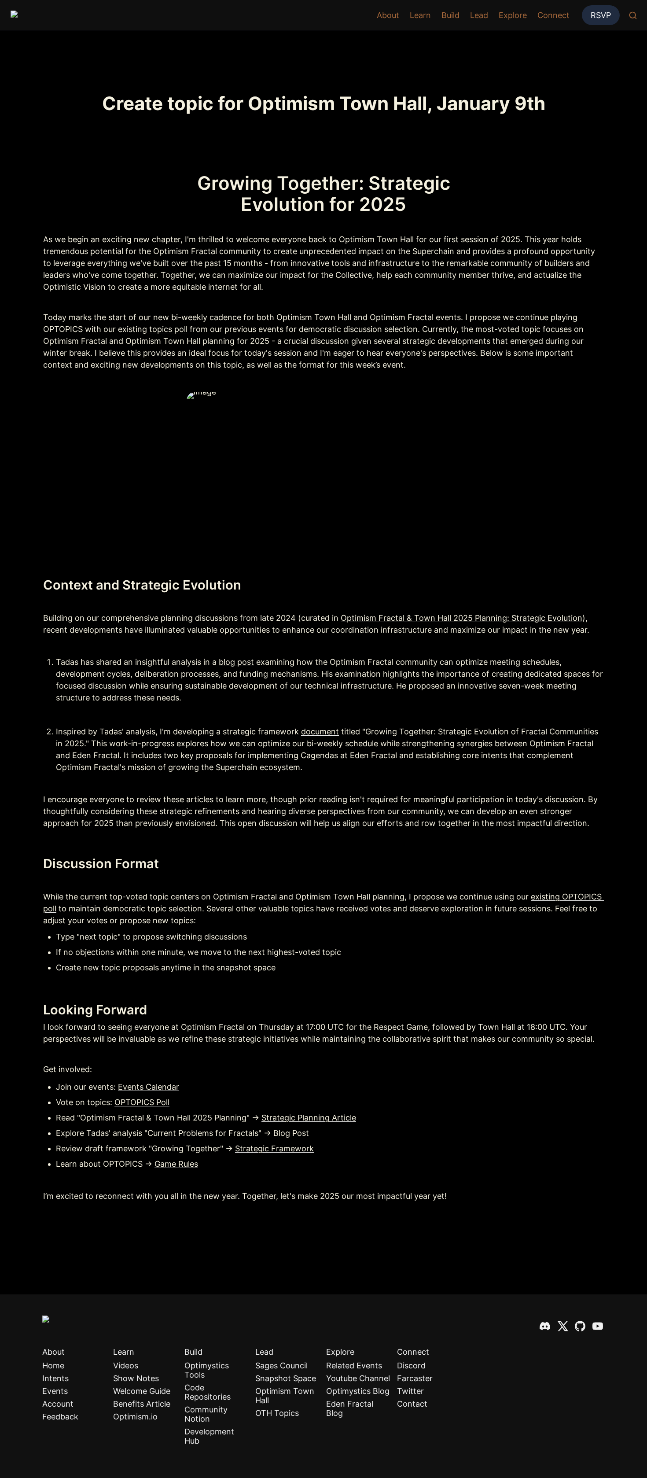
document (320, 731)
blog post (236, 662)
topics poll (168, 329)
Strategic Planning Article (308, 1117)
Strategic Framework (274, 1148)
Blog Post (291, 1133)
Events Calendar (148, 1086)
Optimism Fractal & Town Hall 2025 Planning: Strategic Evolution (461, 618)
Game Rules (176, 1163)
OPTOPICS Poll (141, 1102)
